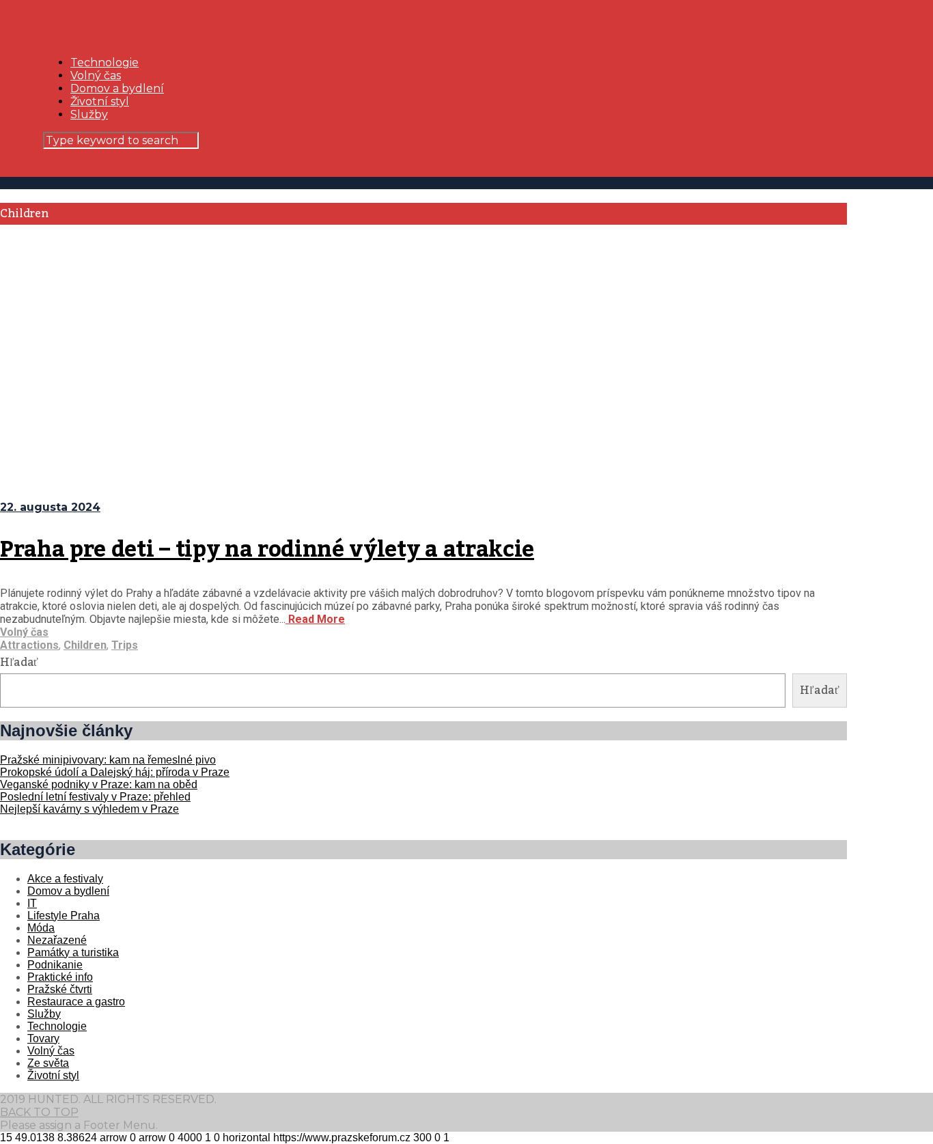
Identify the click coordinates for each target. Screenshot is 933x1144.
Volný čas (95, 75)
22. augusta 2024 (50, 507)
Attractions (29, 645)
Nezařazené (57, 940)
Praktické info (60, 977)
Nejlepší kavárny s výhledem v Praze (89, 809)
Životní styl (99, 101)
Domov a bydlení (117, 88)
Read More (315, 619)
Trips (124, 645)
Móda (41, 928)
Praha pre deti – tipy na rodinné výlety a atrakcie (267, 550)
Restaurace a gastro (76, 1001)
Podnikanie (55, 965)
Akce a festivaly (65, 878)
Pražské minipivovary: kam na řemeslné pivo (108, 760)
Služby (89, 114)
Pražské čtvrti (59, 989)
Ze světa (48, 1063)
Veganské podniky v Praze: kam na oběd (98, 784)
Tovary (43, 1038)
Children (85, 645)
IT (32, 903)
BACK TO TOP (39, 1112)
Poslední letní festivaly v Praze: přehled (95, 797)
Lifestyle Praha (63, 915)
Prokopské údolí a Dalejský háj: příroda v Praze (114, 772)
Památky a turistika (73, 952)
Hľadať (19, 662)
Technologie (104, 62)
